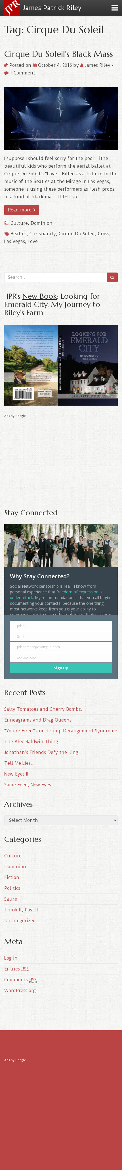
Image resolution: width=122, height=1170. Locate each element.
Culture (19, 223)
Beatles (18, 233)
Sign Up (61, 667)
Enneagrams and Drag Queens (37, 720)
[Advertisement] (61, 459)
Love (33, 241)
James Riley (97, 65)
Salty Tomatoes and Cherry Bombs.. (44, 709)
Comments (20, 979)
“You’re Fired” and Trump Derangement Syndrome (60, 730)
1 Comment (22, 73)
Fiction (11, 877)
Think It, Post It (21, 910)
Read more (20, 210)
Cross (103, 233)
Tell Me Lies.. (18, 763)
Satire (10, 899)
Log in (11, 958)
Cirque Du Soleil (77, 233)
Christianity (43, 233)
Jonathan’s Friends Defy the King (41, 752)
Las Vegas (14, 241)
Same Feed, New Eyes (27, 784)
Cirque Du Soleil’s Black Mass (58, 54)
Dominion (41, 223)
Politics (12, 888)
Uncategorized (20, 920)
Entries (16, 969)
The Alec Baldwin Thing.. (32, 741)
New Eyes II (16, 774)
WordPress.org (20, 990)
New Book (39, 296)
